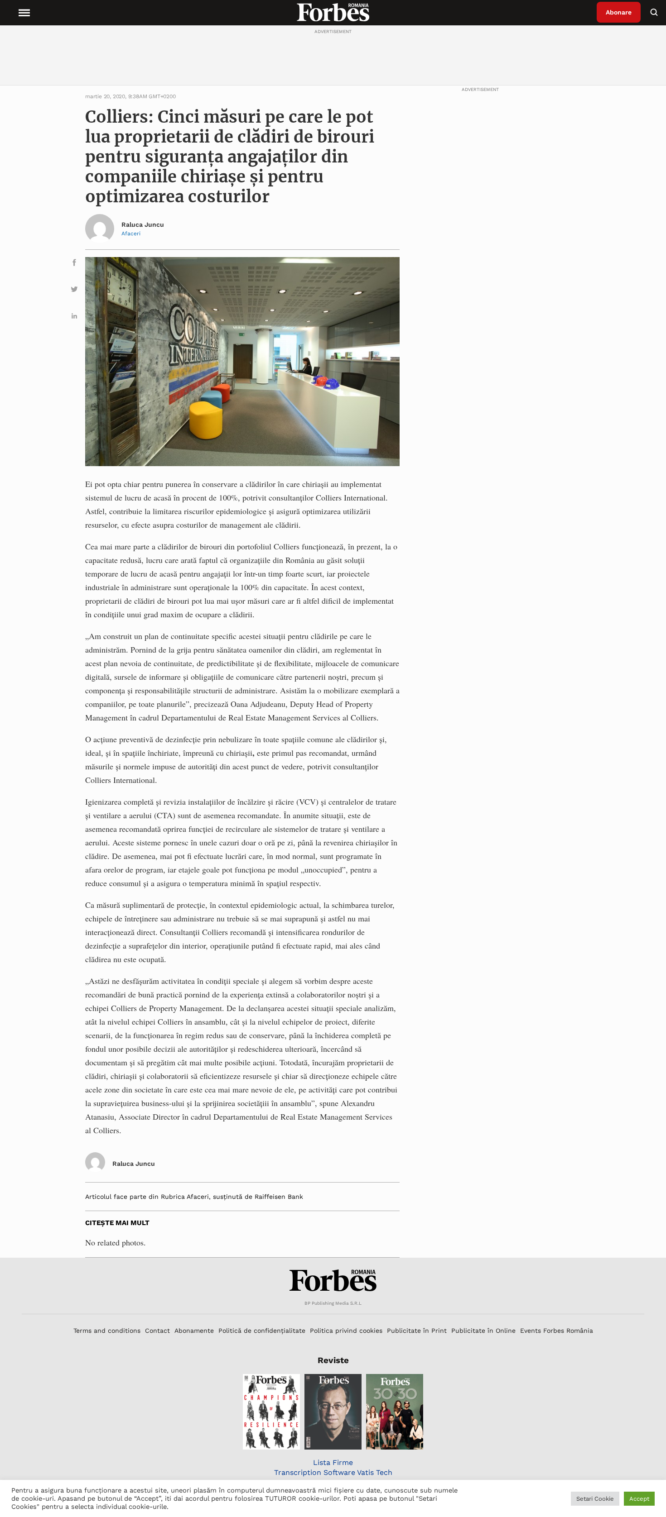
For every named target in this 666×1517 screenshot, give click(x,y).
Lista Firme (333, 1462)
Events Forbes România (556, 1330)
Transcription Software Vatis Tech (333, 1472)
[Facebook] (74, 264)
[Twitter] (74, 291)
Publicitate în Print (417, 1330)
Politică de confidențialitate (261, 1330)
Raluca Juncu (142, 224)
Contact (157, 1330)
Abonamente (194, 1330)
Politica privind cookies (346, 1330)
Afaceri (130, 233)
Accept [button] (639, 1498)
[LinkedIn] (74, 317)
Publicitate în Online (483, 1330)
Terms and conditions (106, 1330)
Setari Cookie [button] (595, 1498)
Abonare (619, 12)
